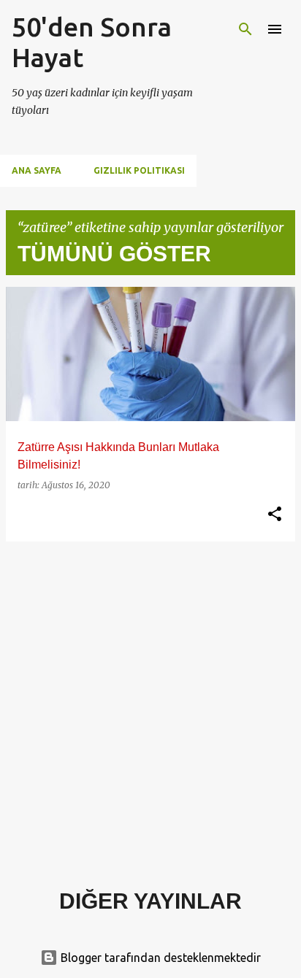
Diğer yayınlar (150, 901)
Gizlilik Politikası (139, 170)
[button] (274, 514)
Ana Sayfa (36, 170)
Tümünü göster (114, 254)
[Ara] (245, 29)
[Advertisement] (150, 703)
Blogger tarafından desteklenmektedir (159, 957)
